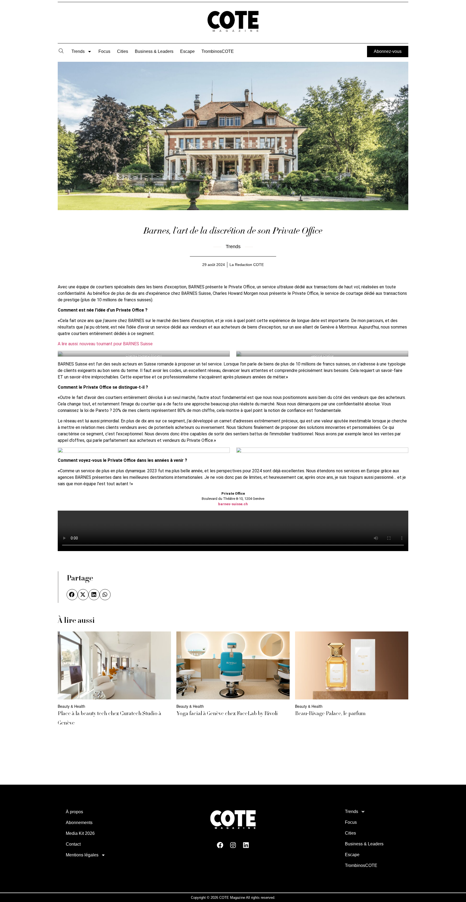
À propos (74, 811)
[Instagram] (233, 844)
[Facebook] (220, 844)
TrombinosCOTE (217, 51)
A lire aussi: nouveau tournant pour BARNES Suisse (105, 343)
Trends (78, 51)
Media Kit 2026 (80, 833)
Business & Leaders (154, 51)
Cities (122, 51)
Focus (104, 51)
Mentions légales (82, 855)
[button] (72, 594)
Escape (187, 51)
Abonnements (79, 822)
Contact (73, 844)
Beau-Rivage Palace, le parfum (330, 714)
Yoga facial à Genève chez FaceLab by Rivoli (227, 714)
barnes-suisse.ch (233, 504)
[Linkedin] (246, 844)
